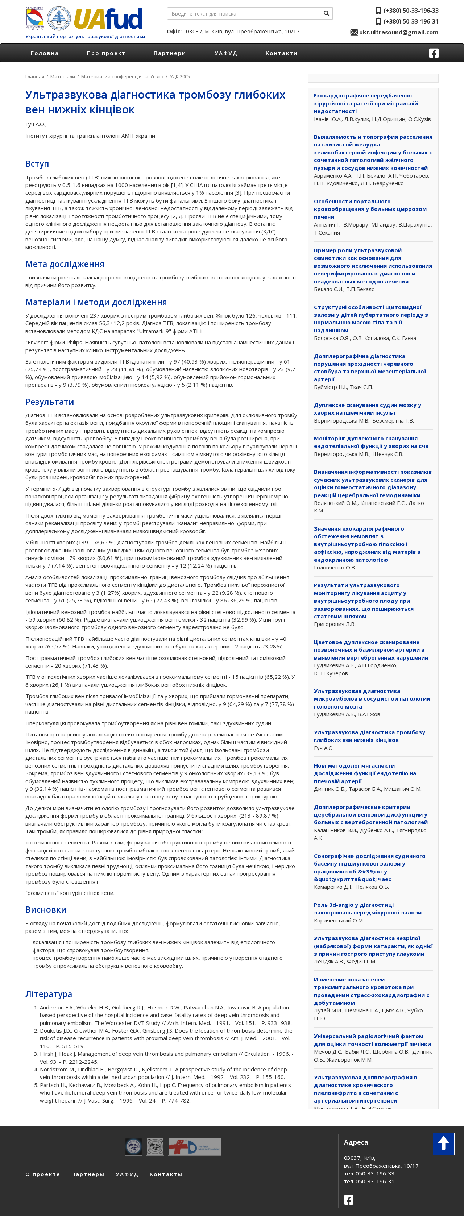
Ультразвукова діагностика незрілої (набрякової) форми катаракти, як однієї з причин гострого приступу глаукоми (373, 945)
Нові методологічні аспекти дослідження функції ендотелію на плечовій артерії (365, 773)
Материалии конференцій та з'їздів (122, 76)
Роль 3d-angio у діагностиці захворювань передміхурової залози (368, 908)
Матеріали (62, 76)
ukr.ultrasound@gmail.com (398, 32)
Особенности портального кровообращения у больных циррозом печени (370, 209)
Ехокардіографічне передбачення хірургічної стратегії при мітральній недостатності (366, 103)
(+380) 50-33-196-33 (410, 10)
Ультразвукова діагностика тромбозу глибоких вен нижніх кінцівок (369, 736)
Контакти (282, 53)
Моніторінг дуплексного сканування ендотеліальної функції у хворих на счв (371, 442)
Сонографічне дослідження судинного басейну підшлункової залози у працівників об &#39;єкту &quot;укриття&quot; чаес (370, 867)
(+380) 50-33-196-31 (410, 21)
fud (107, 18)
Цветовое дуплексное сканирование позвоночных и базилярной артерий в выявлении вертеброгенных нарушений (371, 649)
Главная (34, 76)
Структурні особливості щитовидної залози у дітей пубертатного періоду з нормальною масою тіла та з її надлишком (371, 318)
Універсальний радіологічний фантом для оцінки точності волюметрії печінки (372, 1039)
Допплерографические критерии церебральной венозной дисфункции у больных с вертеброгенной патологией (371, 814)
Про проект (106, 53)
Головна (45, 53)
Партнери (170, 53)
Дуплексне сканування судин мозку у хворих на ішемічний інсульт (367, 408)
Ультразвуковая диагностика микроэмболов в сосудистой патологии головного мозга (372, 698)
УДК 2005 (180, 76)
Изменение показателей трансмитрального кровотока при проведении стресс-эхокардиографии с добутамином (371, 991)
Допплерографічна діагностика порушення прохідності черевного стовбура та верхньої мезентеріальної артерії (370, 367)
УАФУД (226, 53)
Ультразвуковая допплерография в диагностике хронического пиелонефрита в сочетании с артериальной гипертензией (365, 1089)
